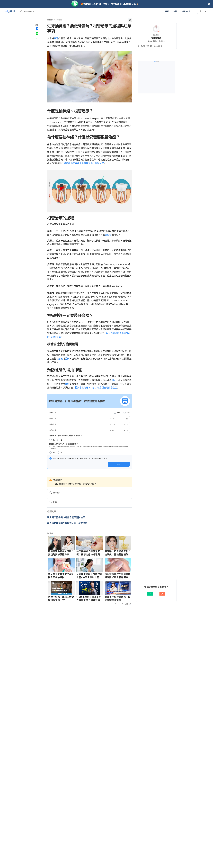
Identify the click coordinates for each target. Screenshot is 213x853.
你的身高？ (53, 424)
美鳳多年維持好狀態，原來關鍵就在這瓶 (118, 598)
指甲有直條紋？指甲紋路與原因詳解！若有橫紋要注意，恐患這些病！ (118, 576)
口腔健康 (50, 20)
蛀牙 (56, 38)
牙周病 (108, 235)
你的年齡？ (53, 418)
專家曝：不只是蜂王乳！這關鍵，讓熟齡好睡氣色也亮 (118, 553)
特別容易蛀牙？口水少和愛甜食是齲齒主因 (96, 387)
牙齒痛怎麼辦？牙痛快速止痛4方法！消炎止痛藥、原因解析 (89, 576)
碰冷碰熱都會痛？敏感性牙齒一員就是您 (84, 163)
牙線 (67, 384)
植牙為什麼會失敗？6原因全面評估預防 (60, 576)
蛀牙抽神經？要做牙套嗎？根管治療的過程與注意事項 (89, 553)
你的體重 (52, 430)
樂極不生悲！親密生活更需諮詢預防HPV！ (61, 598)
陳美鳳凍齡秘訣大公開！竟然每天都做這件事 (61, 553)
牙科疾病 (59, 20)
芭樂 (67, 358)
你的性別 (52, 412)
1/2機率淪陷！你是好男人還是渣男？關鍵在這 (88, 598)
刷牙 (114, 380)
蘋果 (60, 358)
